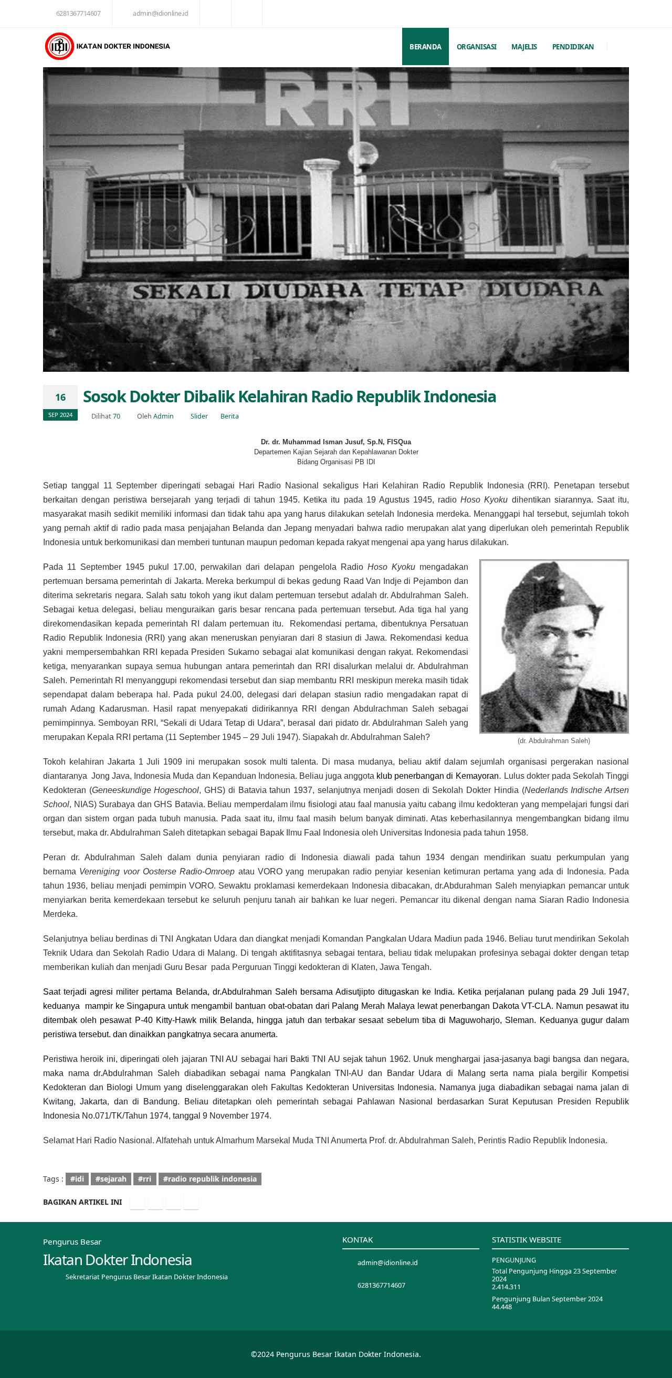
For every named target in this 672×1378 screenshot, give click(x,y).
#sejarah (111, 1179)
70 (116, 416)
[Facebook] (137, 1202)
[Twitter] (155, 1202)
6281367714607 (78, 13)
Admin (163, 416)
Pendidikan (573, 46)
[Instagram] (173, 1202)
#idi (77, 1179)
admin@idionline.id (160, 13)
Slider (199, 416)
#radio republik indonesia (210, 1179)
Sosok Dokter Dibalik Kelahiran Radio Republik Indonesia (289, 396)
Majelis (524, 46)
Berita (229, 416)
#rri (144, 1179)
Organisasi (477, 46)
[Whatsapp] (191, 1202)
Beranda (426, 46)
